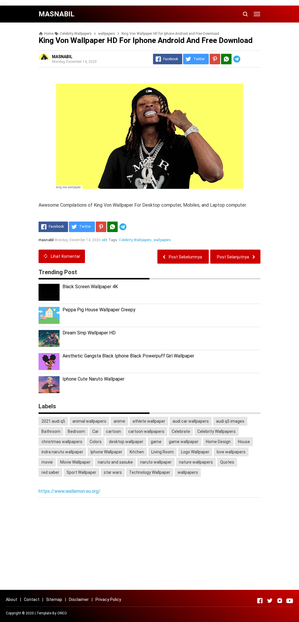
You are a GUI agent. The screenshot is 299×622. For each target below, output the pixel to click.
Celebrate (181, 431)
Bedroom (76, 431)
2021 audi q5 (53, 421)
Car (95, 431)
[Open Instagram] (279, 600)
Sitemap (54, 599)
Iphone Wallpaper (106, 452)
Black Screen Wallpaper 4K (90, 286)
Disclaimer (79, 599)
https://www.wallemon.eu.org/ (69, 491)
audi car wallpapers (191, 421)
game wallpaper (184, 441)
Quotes (227, 462)
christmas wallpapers (61, 441)
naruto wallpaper (156, 462)
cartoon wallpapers (146, 431)
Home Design (218, 441)
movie (47, 462)
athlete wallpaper (149, 421)
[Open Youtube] (289, 600)
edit (105, 240)
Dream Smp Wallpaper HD (89, 333)
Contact (31, 599)
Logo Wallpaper (195, 452)
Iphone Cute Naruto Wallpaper (93, 379)
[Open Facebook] (259, 600)
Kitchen (137, 452)
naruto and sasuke (115, 462)
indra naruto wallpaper (62, 452)
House (244, 441)
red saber (50, 472)
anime (119, 421)
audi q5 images (230, 421)
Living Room (162, 452)
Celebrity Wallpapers (135, 240)
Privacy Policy (108, 599)
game (156, 441)
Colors (96, 441)
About (11, 599)
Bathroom (50, 431)
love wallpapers (231, 452)
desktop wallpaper (126, 441)
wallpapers (162, 240)
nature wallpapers (196, 462)
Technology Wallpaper (149, 472)
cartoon (113, 431)
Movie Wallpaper (75, 462)
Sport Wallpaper (81, 472)
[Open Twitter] (269, 600)
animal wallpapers (89, 421)
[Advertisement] (149, 544)
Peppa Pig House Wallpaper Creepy (98, 309)
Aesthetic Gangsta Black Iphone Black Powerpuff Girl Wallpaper (128, 356)
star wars (113, 472)
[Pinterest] (215, 59)
